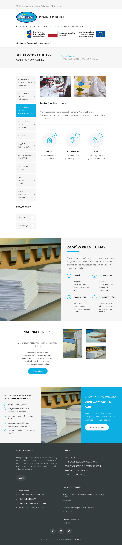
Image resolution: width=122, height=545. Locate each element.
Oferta (56, 27)
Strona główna (66, 56)
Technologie (23, 226)
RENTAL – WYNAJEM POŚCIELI (22, 194)
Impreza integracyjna (71, 519)
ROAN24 (78, 539)
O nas (39, 27)
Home (18, 27)
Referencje (23, 217)
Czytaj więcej (38, 371)
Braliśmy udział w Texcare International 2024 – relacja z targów (84, 495)
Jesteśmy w (72, 151)
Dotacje (47, 27)
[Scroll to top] (115, 538)
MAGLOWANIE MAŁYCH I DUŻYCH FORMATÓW (25, 82)
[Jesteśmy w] (73, 142)
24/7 (96, 151)
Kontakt (84, 27)
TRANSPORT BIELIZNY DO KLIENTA (23, 180)
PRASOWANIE (23, 136)
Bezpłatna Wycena (97, 427)
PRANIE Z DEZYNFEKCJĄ (23, 145)
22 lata (49, 151)
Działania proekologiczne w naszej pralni (78, 508)
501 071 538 (58, 6)
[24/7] (96, 142)
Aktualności (29, 27)
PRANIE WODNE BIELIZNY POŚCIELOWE (81, 462)
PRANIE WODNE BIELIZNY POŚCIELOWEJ (24, 96)
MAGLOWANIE (70, 458)
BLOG (21, 478)
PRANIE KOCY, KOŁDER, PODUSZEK (23, 124)
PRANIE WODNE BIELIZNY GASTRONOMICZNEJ (26, 110)
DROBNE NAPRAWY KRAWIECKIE (25, 156)
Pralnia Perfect (60, 539)
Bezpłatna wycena (69, 27)
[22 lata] (49, 142)
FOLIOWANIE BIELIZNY (23, 168)
